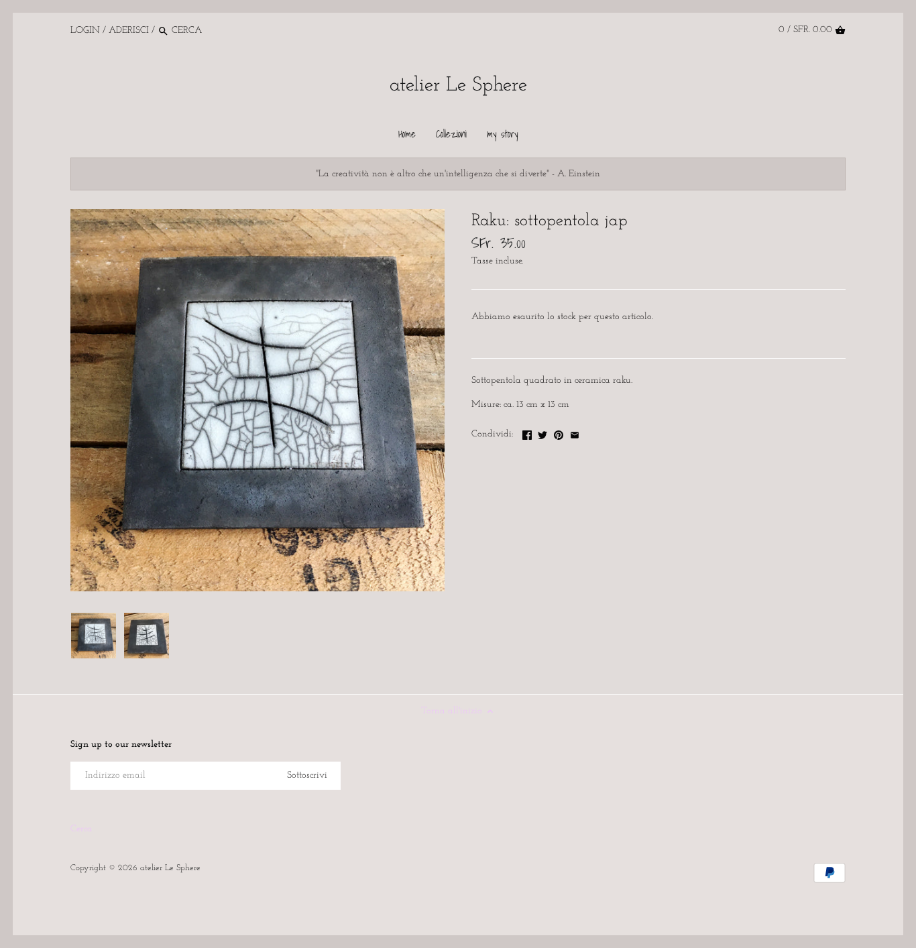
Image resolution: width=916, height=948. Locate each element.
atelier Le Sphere (458, 86)
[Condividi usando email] (574, 433)
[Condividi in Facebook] (527, 433)
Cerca (81, 829)
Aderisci (129, 30)
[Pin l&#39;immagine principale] (558, 433)
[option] (93, 635)
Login (85, 30)
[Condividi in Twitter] (542, 433)
